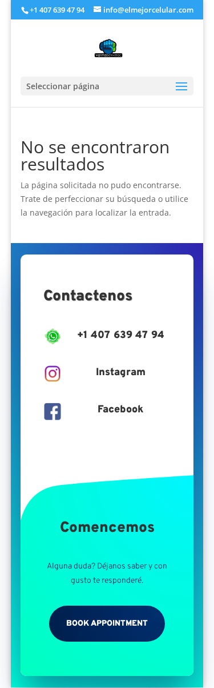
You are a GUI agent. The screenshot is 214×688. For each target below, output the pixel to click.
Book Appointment (107, 624)
